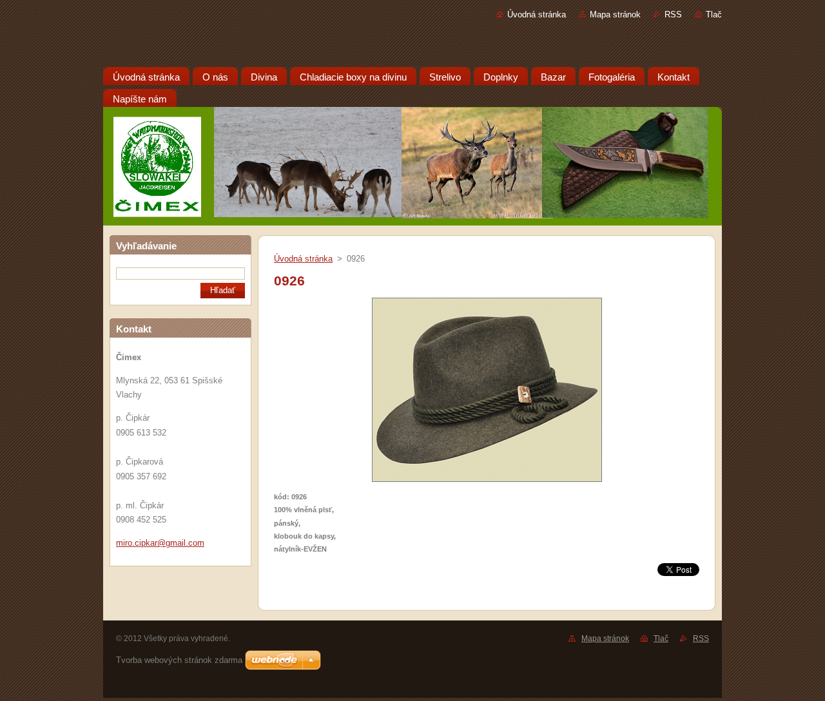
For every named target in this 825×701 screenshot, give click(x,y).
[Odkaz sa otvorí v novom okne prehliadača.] (487, 482)
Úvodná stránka (536, 14)
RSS (673, 14)
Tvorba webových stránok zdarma (179, 660)
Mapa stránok (615, 14)
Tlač (714, 14)
